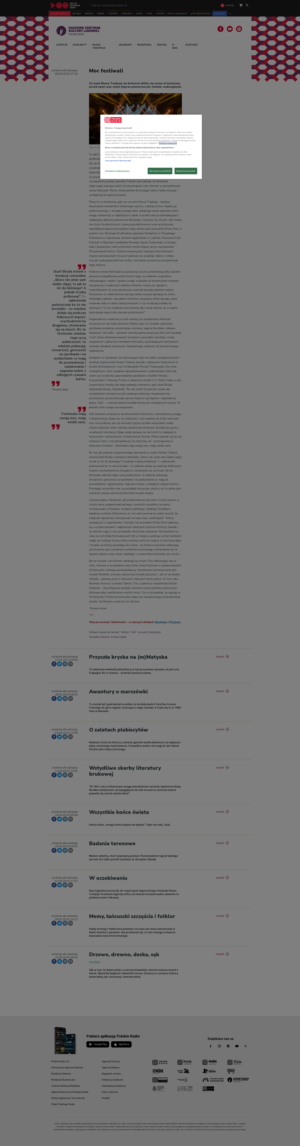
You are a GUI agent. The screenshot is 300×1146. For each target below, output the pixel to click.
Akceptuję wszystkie (185, 171)
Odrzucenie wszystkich (160, 171)
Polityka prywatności (168, 143)
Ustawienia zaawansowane (117, 170)
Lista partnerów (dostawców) (118, 160)
